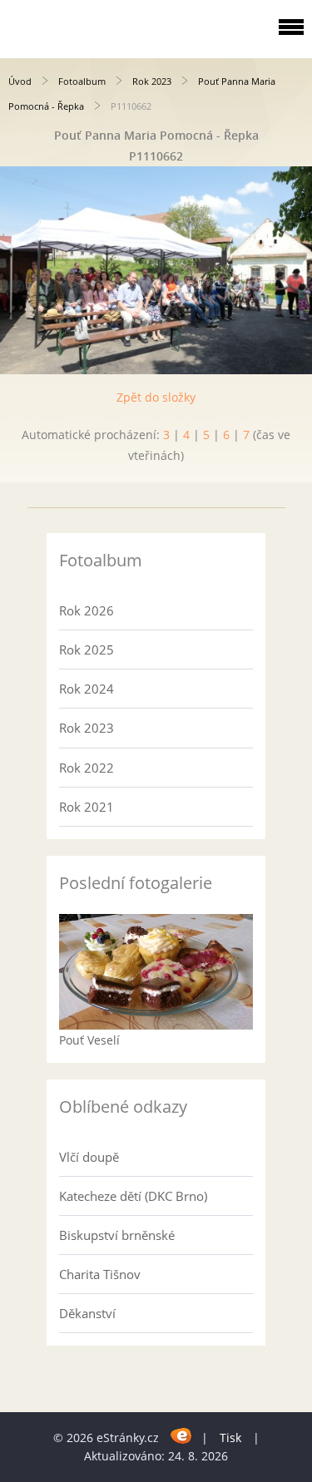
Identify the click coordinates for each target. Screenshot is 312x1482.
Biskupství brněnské (117, 1235)
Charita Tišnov (100, 1274)
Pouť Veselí (89, 1040)
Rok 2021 (86, 806)
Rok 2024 (86, 688)
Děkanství (87, 1313)
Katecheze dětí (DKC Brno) (133, 1196)
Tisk (230, 1437)
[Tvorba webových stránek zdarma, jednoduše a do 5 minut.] (182, 1435)
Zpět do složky (156, 397)
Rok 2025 (86, 649)
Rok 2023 (151, 81)
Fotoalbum (82, 81)
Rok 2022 (86, 767)
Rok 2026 (86, 610)
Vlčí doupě (89, 1157)
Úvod (20, 81)
